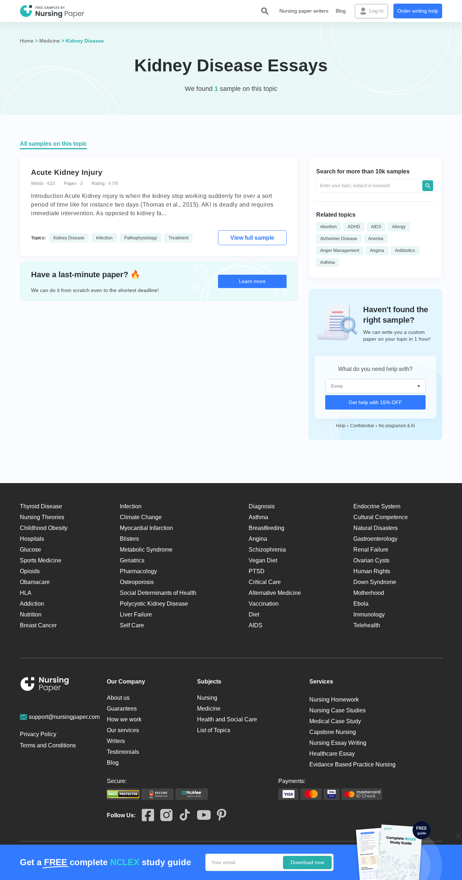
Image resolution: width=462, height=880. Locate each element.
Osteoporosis (137, 582)
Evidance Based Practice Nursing (352, 764)
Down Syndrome (374, 582)
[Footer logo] (45, 685)
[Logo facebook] (145, 815)
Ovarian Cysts (371, 560)
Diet (254, 614)
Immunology (369, 614)
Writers (116, 741)
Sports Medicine (40, 560)
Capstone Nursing (332, 732)
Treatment (178, 237)
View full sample (252, 238)
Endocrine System (376, 506)
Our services (123, 730)
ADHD (354, 226)
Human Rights (371, 571)
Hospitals (32, 539)
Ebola (361, 604)
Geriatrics (132, 560)
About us (118, 698)
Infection (104, 237)
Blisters (129, 539)
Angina (377, 250)
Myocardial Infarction (146, 528)
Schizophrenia (267, 550)
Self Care (132, 625)
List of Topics (213, 730)
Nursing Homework (334, 700)
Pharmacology (138, 571)
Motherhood (368, 593)
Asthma (327, 262)
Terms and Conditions (48, 745)
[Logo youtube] (201, 815)
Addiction (32, 604)
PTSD (257, 571)
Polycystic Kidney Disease (154, 604)
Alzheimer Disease (338, 238)
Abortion (328, 226)
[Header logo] (52, 11)
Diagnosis (262, 506)
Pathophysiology (140, 237)
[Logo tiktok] (182, 815)
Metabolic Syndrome (146, 550)
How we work (124, 719)
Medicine (49, 41)
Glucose (30, 550)
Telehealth (366, 625)
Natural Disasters (375, 528)
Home (27, 41)
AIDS (376, 226)
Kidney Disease (68, 237)
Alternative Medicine (275, 593)
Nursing (207, 698)
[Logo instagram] (163, 815)
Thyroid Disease (41, 506)
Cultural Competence (380, 517)
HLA (25, 593)
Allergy (399, 226)
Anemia (375, 238)
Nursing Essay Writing (337, 743)
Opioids (30, 571)
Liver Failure (136, 614)
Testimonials (123, 752)
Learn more (252, 281)
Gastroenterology (375, 539)
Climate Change (141, 517)
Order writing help (417, 11)
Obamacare (35, 582)
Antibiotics (405, 250)
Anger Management (339, 250)
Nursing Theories (42, 517)
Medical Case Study (335, 721)
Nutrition (31, 614)
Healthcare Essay (332, 754)
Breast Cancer (38, 625)
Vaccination (264, 604)
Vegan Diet (263, 560)
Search (427, 185)
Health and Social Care (227, 719)
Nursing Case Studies (337, 710)
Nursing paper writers (303, 11)
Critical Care (265, 582)
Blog (341, 11)
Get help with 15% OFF (375, 402)
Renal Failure (370, 550)
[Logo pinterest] (218, 815)
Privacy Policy (38, 734)
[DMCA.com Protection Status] (123, 794)
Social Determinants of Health (158, 593)
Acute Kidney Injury (67, 172)
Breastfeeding (266, 528)
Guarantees (122, 709)
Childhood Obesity (43, 528)
